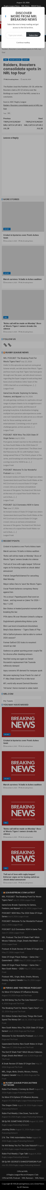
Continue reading (23, 42)
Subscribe (33, 35)
